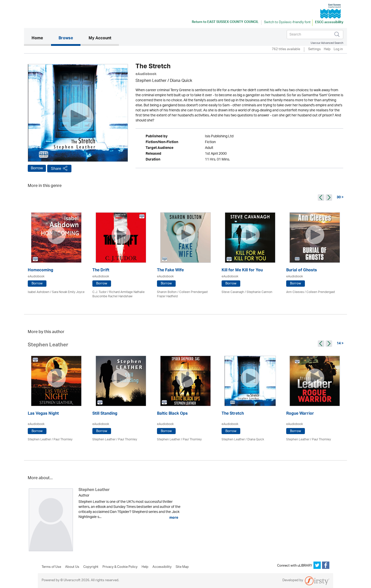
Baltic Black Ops (172, 414)
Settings (314, 49)
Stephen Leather (151, 81)
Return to (225, 22)
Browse (66, 39)
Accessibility (162, 567)
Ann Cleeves (295, 292)
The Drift (100, 270)
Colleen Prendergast (320, 292)
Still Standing (104, 414)
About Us (72, 567)
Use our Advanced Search (327, 43)
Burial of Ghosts (301, 270)
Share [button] (56, 168)
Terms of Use (51, 567)
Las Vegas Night (43, 414)
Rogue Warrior (300, 414)
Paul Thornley (63, 439)
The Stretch (233, 414)
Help (327, 49)
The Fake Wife (170, 270)
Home (41, 38)
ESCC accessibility (329, 22)
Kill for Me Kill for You (242, 270)
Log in (338, 49)
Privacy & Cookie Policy (120, 567)
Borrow (37, 168)
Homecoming (40, 270)
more (173, 518)
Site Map (182, 567)
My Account (100, 39)
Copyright (90, 567)
